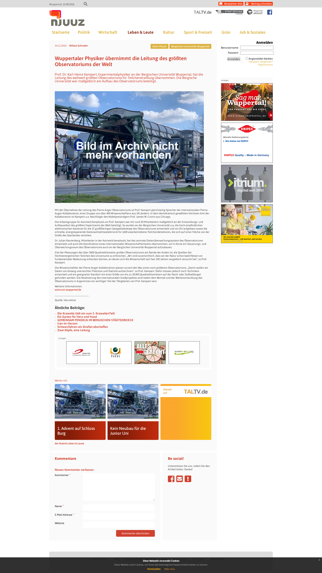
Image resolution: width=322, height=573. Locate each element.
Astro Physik (159, 46)
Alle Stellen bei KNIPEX (235, 140)
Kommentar (62, 475)
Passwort (233, 52)
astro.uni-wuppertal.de (68, 289)
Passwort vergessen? (261, 61)
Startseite (61, 32)
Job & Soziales (252, 32)
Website (59, 523)
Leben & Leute (141, 32)
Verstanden (154, 568)
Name (59, 506)
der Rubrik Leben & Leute (69, 443)
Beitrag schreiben (261, 3)
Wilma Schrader (78, 45)
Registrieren (265, 64)
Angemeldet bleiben (261, 58)
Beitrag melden (188, 479)
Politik (84, 32)
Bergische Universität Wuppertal (190, 46)
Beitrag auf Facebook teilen (171, 479)
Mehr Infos (169, 569)
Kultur (168, 32)
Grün (226, 32)
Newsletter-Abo (233, 3)
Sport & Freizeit (198, 32)
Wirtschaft (107, 32)
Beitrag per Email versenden (179, 479)
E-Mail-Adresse (64, 514)
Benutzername (229, 47)
